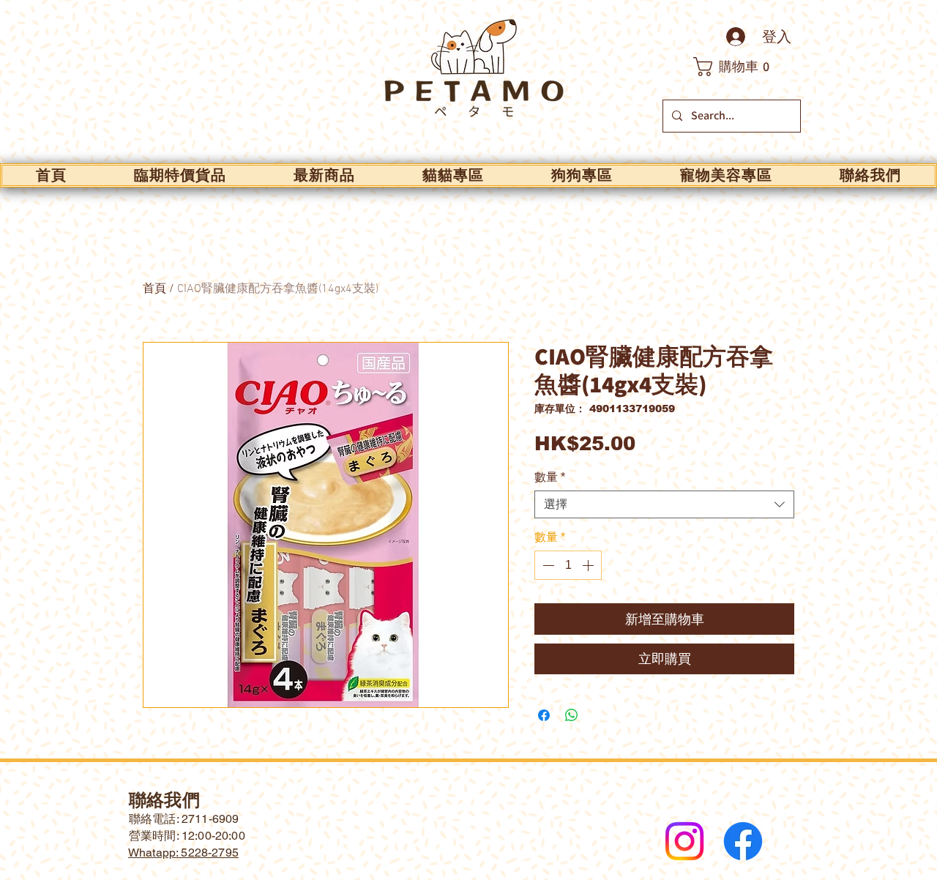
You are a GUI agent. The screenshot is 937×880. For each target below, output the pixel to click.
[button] (739, 66)
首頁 (154, 289)
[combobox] (664, 504)
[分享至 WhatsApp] (572, 715)
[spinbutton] (568, 565)
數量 (549, 477)
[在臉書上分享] (544, 715)
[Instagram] (684, 841)
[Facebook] (743, 841)
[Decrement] (547, 565)
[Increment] (589, 565)
